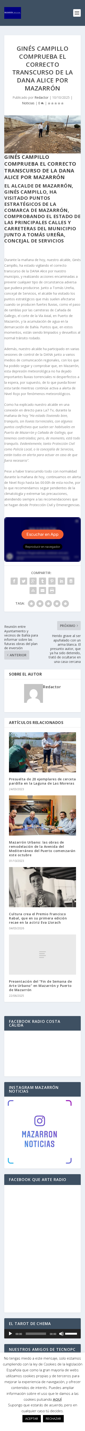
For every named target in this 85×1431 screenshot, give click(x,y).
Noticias (28, 103)
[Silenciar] (61, 1333)
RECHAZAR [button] (53, 1418)
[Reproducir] (10, 1333)
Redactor (41, 97)
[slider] (71, 1333)
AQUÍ (57, 1399)
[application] (42, 1333)
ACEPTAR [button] (31, 1418)
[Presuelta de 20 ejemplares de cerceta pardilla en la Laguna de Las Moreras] (42, 752)
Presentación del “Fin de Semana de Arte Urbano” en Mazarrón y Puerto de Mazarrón (40, 985)
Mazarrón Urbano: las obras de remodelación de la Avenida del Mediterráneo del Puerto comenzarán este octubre (42, 848)
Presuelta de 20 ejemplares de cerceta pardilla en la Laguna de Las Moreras (42, 781)
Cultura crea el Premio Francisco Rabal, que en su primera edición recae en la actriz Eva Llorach (38, 918)
